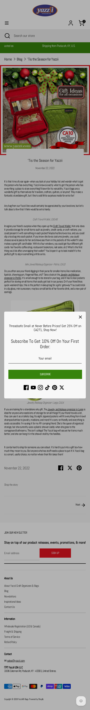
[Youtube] (33, 387)
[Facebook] (26, 387)
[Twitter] (61, 387)
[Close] (80, 317)
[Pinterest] (54, 387)
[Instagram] (40, 387)
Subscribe (45, 374)
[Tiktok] (47, 387)
